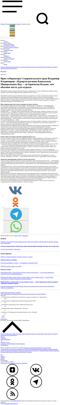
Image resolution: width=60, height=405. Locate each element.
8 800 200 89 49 (17, 400)
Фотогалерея (7, 61)
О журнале (3, 343)
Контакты (22, 343)
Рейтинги (6, 56)
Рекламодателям (15, 343)
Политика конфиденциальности (9, 403)
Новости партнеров (9, 58)
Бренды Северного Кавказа (11, 47)
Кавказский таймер (9, 44)
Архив (8, 343)
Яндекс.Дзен (18, 235)
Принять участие (25, 24)
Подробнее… (4, 319)
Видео (5, 64)
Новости (6, 41)
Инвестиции (7, 53)
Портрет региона (8, 50)
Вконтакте (25, 235)
